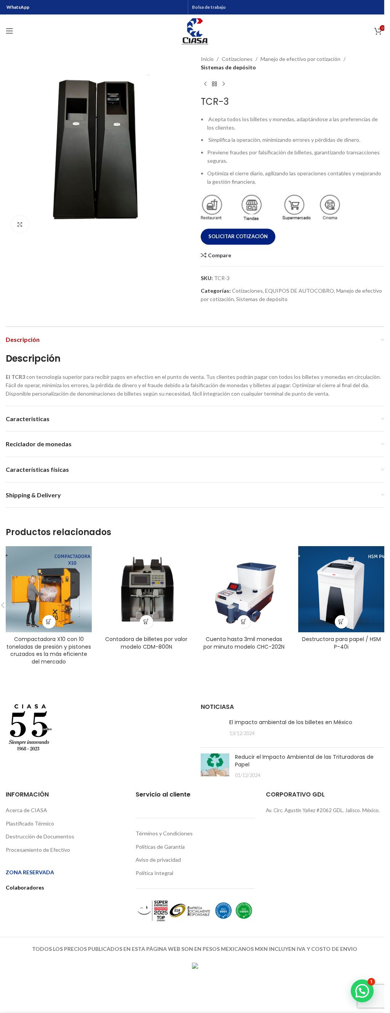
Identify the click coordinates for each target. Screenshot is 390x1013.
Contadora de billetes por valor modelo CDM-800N (146, 643)
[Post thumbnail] (212, 730)
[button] (362, 990)
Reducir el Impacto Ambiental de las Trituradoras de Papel (304, 760)
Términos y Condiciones (164, 833)
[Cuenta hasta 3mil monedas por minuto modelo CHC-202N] (244, 589)
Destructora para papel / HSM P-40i (341, 643)
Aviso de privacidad (158, 859)
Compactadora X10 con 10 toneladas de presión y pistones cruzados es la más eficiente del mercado (48, 650)
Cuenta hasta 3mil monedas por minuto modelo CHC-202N (244, 643)
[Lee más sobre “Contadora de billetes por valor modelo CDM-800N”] (146, 621)
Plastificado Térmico (30, 823)
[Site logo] (195, 30)
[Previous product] (205, 84)
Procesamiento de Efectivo (38, 849)
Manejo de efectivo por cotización (300, 59)
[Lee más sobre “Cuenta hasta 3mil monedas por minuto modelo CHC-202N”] (244, 621)
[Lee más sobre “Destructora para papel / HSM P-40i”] (341, 621)
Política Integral (154, 873)
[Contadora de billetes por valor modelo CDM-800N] (146, 589)
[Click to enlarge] (20, 224)
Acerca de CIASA (26, 810)
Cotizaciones (237, 59)
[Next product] (223, 84)
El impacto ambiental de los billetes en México (290, 722)
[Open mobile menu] (9, 30)
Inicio (207, 59)
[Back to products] (214, 84)
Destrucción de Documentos (40, 836)
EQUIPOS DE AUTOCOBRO (299, 290)
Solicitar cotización (238, 236)
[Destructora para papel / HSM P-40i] (341, 589)
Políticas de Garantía (160, 846)
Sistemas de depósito (228, 67)
